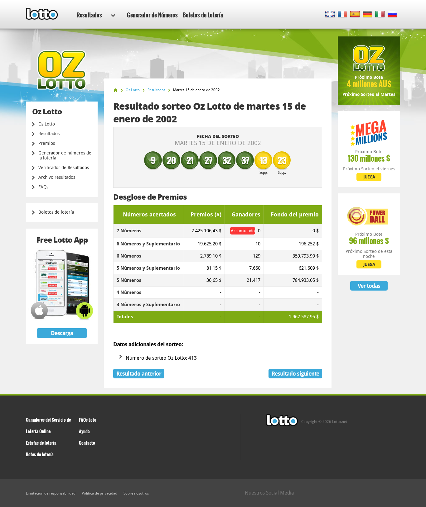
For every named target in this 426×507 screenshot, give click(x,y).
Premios (46, 143)
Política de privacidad (99, 493)
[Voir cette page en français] (342, 14)
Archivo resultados (56, 177)
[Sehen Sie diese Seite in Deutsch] (367, 14)
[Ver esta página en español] (355, 14)
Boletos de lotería (56, 212)
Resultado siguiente (295, 373)
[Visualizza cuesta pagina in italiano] (380, 14)
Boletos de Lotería (203, 15)
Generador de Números (152, 15)
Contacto (87, 442)
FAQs (43, 186)
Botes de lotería (40, 454)
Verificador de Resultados (63, 167)
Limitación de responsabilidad (50, 493)
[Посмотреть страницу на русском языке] (392, 14)
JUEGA (369, 176)
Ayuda (84, 431)
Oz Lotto (46, 123)
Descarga (62, 333)
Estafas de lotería (41, 442)
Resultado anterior (138, 373)
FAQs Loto (87, 419)
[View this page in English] (330, 14)
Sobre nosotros (136, 493)
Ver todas (369, 285)
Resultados (89, 15)
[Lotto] (115, 90)
